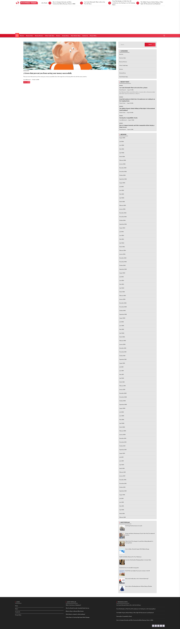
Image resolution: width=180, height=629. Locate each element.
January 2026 (122, 164)
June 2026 (121, 145)
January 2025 (122, 209)
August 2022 (122, 318)
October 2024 (122, 220)
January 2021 (122, 389)
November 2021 (122, 352)
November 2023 (123, 261)
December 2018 (122, 479)
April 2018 (121, 509)
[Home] (17, 35)
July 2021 (121, 367)
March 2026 (122, 156)
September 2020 (123, 404)
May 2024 (121, 239)
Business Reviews (39, 35)
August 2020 (122, 408)
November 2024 (123, 216)
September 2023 (123, 269)
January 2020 (122, 434)
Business (22, 35)
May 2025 (121, 194)
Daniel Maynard (122, 129)
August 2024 (122, 228)
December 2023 (122, 258)
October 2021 (122, 355)
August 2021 (122, 363)
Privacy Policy (93, 35)
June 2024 (121, 235)
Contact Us (85, 35)
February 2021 (122, 385)
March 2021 (122, 382)
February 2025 (122, 205)
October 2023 (122, 265)
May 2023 (121, 284)
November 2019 (122, 442)
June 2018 (121, 502)
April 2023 (121, 288)
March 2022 (122, 336)
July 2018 (121, 498)
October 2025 (122, 175)
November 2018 (122, 483)
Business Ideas (29, 35)
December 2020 (122, 393)
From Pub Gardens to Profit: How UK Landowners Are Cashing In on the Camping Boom (136, 608)
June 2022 (121, 325)
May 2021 (121, 374)
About (16, 608)
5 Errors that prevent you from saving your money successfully (47, 73)
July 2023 (121, 276)
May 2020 (121, 419)
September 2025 (123, 179)
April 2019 (121, 464)
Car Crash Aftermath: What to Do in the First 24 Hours (133, 87)
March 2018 (122, 513)
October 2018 (122, 487)
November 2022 (123, 306)
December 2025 (122, 167)
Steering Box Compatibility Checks (128, 118)
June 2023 (121, 280)
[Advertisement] (90, 16)
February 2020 (122, 430)
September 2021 (122, 359)
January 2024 (122, 254)
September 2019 (122, 449)
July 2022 (121, 321)
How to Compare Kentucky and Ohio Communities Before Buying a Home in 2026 (134, 620)
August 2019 (122, 453)
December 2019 (122, 438)
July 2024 (121, 231)
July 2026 (121, 141)
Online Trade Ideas (49, 35)
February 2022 (122, 340)
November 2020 (123, 397)
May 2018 (121, 506)
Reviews (58, 35)
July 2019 (121, 457)
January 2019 (122, 476)
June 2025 (121, 190)
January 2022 (122, 344)
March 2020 (122, 427)
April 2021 (121, 378)
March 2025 (122, 201)
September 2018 (122, 491)
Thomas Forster (122, 103)
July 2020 (121, 412)
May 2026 (121, 149)
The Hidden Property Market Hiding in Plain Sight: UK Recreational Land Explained (135, 612)
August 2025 (122, 182)
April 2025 (121, 197)
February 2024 (122, 250)
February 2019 (122, 472)
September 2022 (123, 314)
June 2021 (121, 370)
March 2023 (122, 291)
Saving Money (65, 35)
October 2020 (122, 400)
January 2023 (122, 299)
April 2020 (121, 423)
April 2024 (121, 243)
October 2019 (122, 446)
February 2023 (122, 295)
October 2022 (122, 310)
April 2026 (121, 152)
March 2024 (122, 246)
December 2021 (122, 348)
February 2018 (122, 517)
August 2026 (122, 137)
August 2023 (122, 273)
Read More (27, 82)
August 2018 (122, 494)
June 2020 (121, 415)
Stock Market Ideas (75, 35)
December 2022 (122, 303)
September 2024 (123, 224)
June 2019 (121, 460)
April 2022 (121, 333)
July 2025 (121, 186)
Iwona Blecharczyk (27, 79)
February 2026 (122, 160)
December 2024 (122, 212)
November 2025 (123, 171)
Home (16, 605)
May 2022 (121, 329)
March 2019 (122, 468)
